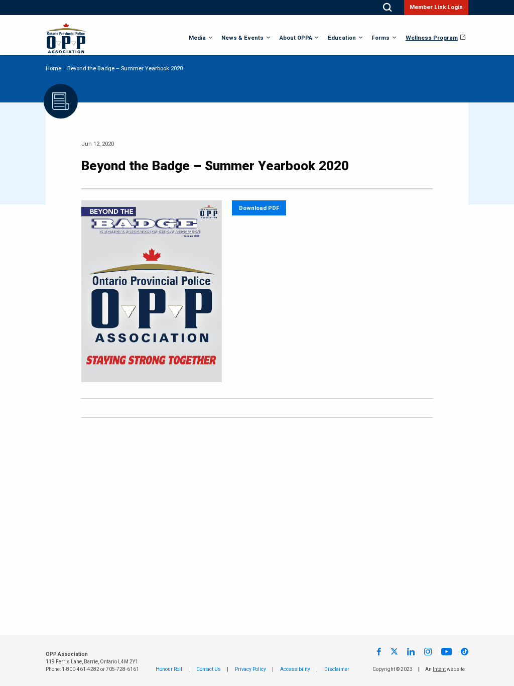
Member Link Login (436, 7)
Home (53, 68)
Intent (439, 669)
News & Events (242, 38)
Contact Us (208, 669)
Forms (380, 38)
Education (342, 38)
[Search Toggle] (387, 7)
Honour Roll (169, 669)
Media (197, 38)
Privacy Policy (250, 669)
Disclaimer (336, 669)
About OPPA (296, 38)
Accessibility (295, 669)
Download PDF (259, 208)
